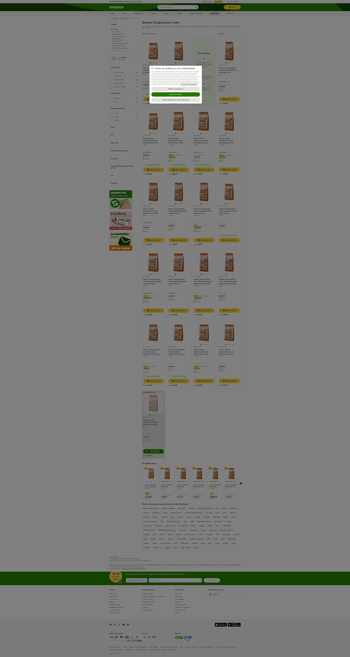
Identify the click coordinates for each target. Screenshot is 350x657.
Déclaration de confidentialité (189, 84)
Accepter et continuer (175, 94)
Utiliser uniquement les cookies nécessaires (176, 100)
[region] (175, 85)
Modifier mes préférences (175, 89)
